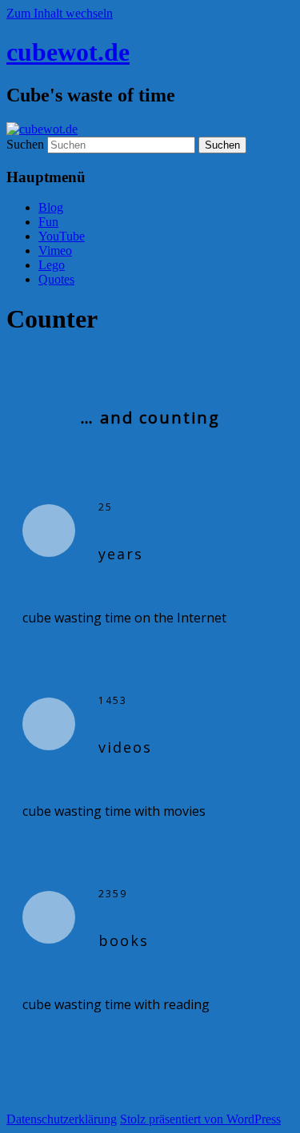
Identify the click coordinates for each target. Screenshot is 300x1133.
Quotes (56, 279)
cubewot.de (68, 52)
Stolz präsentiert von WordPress (200, 1119)
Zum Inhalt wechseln (59, 13)
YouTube (61, 236)
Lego (51, 265)
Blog (50, 207)
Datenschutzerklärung (61, 1119)
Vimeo (55, 250)
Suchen (25, 144)
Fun (48, 222)
